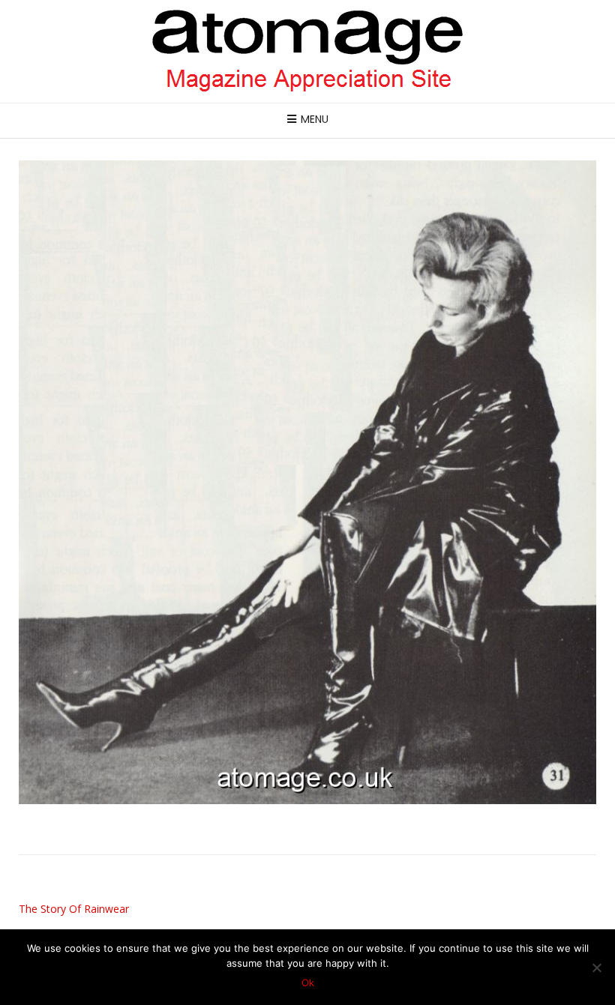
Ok (308, 983)
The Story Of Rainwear (74, 909)
